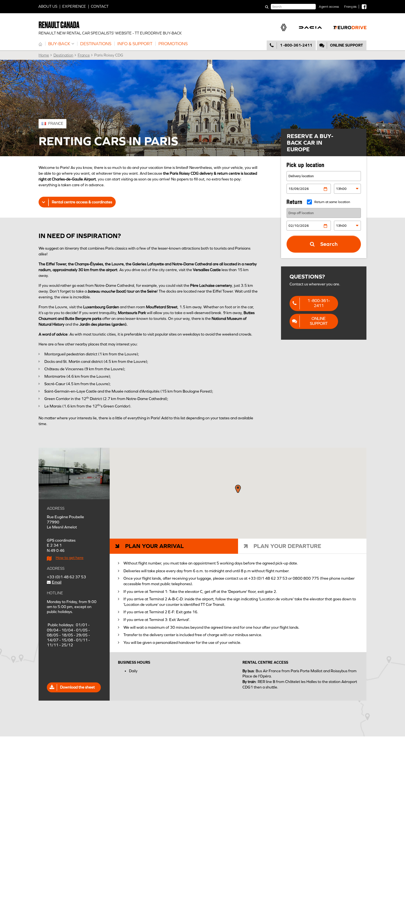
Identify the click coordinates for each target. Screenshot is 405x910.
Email (56, 582)
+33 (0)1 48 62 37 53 (66, 577)
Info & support (134, 43)
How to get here (69, 557)
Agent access (329, 7)
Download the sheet (78, 687)
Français (350, 7)
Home (40, 43)
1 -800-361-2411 (296, 45)
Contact (100, 6)
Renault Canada (59, 25)
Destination (63, 55)
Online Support (319, 321)
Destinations (95, 43)
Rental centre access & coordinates (82, 202)
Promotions (173, 43)
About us (47, 6)
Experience (74, 6)
